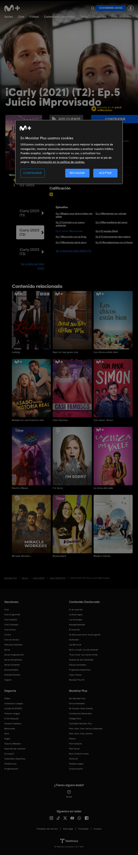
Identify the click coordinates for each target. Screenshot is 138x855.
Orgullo (8, 680)
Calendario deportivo (59, 16)
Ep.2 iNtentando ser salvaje (111, 213)
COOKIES (97, 829)
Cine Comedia (11, 624)
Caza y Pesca (75, 675)
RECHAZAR (77, 173)
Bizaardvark (59, 556)
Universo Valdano (12, 723)
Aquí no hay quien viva (65, 352)
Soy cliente (69, 119)
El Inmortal (74, 629)
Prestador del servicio (47, 829)
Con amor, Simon (103, 420)
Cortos (7, 634)
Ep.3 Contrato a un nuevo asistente (70, 224)
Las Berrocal (75, 644)
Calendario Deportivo (14, 758)
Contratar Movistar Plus (80, 723)
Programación (11, 769)
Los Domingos (75, 619)
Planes (72, 738)
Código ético (75, 718)
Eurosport (9, 753)
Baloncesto (9, 728)
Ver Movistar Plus (77, 698)
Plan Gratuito (121, 16)
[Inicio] (13, 8)
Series (8, 16)
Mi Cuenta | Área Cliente (81, 708)
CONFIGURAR (32, 173)
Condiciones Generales (80, 713)
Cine (21, 16)
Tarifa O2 (73, 758)
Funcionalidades (77, 703)
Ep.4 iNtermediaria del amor (112, 222)
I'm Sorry (58, 488)
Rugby (7, 738)
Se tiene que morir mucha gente (84, 634)
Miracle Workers (21, 556)
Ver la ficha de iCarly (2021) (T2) (73, 250)
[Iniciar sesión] (131, 8)
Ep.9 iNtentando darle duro (71, 242)
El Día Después (11, 718)
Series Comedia (12, 665)
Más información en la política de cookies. (58, 162)
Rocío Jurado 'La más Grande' (83, 649)
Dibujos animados (77, 665)
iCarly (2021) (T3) (29, 251)
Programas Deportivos (80, 670)
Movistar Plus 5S (76, 680)
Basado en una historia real (27, 420)
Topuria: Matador (12, 743)
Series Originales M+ (14, 654)
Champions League (13, 703)
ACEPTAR (105, 173)
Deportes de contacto (15, 748)
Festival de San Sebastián (81, 660)
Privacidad (83, 829)
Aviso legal (68, 829)
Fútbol (34, 16)
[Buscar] (92, 8)
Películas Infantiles (13, 644)
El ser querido (76, 609)
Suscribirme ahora (111, 8)
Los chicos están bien (106, 352)
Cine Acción (10, 629)
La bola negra (75, 614)
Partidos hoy (10, 763)
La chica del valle (103, 488)
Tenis (84, 16)
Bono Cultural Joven (79, 753)
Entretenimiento (12, 675)
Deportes (99, 16)
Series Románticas (13, 660)
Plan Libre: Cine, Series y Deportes (85, 728)
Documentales (11, 670)
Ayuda (69, 796)
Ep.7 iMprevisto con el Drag (71, 236)
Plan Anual (74, 748)
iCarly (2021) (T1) (29, 213)
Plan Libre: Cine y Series (80, 733)
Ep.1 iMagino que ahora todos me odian (74, 215)
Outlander (74, 639)
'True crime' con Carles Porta (83, 654)
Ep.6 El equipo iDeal (107, 231)
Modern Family (102, 556)
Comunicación (76, 769)
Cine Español (10, 619)
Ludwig (16, 352)
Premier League (12, 713)
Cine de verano (11, 639)
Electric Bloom (20, 488)
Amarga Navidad (77, 624)
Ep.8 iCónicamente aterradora (113, 236)
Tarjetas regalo (76, 763)
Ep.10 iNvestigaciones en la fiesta (114, 242)
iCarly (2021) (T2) (29, 232)
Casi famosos (60, 420)
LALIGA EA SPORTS (13, 708)
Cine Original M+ (12, 614)
